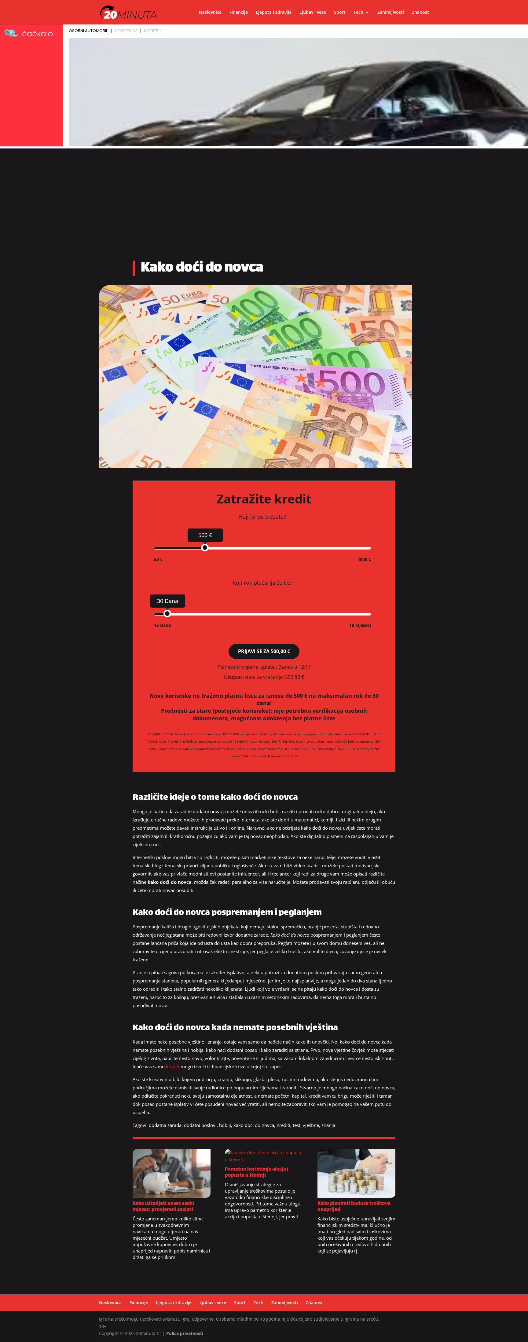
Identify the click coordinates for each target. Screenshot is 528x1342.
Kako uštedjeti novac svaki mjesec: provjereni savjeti (163, 1206)
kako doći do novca (253, 1125)
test (296, 1125)
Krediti (283, 1125)
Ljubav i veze (312, 12)
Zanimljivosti (390, 12)
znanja (328, 1125)
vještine (311, 1125)
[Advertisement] (264, 206)
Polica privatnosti (184, 1333)
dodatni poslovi (200, 1125)
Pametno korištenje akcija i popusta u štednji (256, 1172)
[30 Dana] (167, 613)
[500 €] (205, 547)
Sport (340, 12)
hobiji (225, 1125)
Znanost (420, 12)
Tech (358, 12)
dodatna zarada (165, 1125)
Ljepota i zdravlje (274, 12)
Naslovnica (210, 12)
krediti (172, 1066)
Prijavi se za (264, 651)
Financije (238, 12)
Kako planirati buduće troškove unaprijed (354, 1206)
